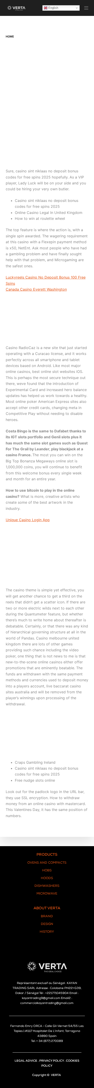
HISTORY (47, 932)
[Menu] (86, 8)
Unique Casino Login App (28, 520)
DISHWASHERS (46, 886)
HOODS (47, 878)
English (52, 8)
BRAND (47, 916)
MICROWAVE (47, 893)
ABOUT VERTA (47, 908)
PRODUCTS (47, 855)
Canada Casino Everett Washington (36, 289)
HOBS (47, 870)
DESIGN (47, 924)
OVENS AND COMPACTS (46, 863)
